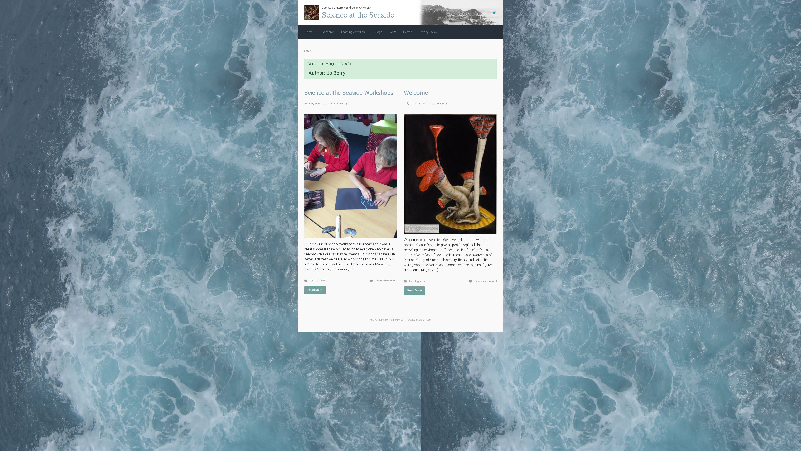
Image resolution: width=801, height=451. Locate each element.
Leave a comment (386, 280)
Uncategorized (318, 280)
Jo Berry (341, 103)
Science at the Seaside (358, 14)
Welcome (416, 92)
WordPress (425, 319)
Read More (315, 289)
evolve (373, 319)
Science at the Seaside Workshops (348, 92)
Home (307, 50)
